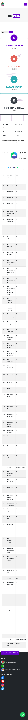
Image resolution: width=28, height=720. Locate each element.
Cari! (11, 32)
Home (3, 13)
